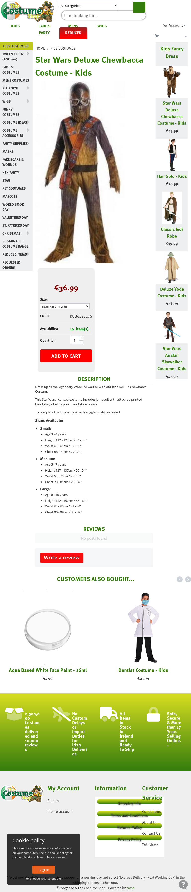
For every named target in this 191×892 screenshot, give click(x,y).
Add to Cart (66, 355)
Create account (60, 811)
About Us (150, 822)
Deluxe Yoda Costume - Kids (171, 292)
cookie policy (59, 853)
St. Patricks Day (15, 225)
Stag (6, 180)
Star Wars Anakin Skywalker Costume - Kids (171, 358)
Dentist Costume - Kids (143, 670)
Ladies (44, 26)
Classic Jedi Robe (172, 232)
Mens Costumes (15, 80)
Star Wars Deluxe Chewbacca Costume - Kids (171, 112)
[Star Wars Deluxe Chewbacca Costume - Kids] (80, 172)
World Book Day (13, 207)
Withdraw (150, 844)
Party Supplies (15, 143)
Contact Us (151, 833)
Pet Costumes (14, 188)
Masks (7, 151)
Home (40, 48)
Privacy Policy (129, 838)
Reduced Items (14, 254)
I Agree (44, 869)
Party (44, 33)
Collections (151, 811)
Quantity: (47, 340)
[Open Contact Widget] (183, 885)
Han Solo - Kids (172, 176)
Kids (15, 26)
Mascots (9, 196)
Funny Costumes (10, 112)
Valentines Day (15, 217)
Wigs (102, 26)
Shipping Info (129, 802)
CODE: (44, 315)
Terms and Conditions (129, 814)
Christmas (11, 233)
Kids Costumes (14, 46)
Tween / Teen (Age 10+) (12, 56)
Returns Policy (129, 826)
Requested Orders (11, 265)
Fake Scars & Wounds (13, 162)
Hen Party (10, 172)
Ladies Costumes (10, 69)
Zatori (130, 887)
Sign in (53, 800)
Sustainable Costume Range (15, 243)
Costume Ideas (14, 122)
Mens (73, 26)
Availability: (49, 328)
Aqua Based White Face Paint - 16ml (48, 670)
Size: (44, 299)
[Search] (139, 7)
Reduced (73, 33)
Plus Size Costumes (10, 91)
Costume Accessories (12, 133)
